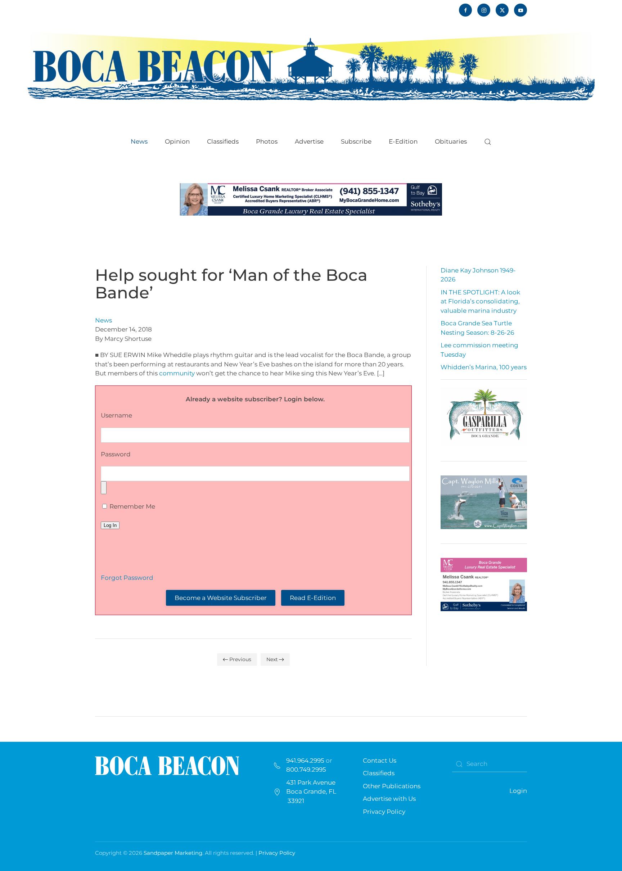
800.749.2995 (306, 769)
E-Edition (403, 141)
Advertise (309, 141)
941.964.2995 (305, 760)
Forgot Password (127, 577)
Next (272, 659)
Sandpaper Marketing (173, 852)
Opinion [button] (177, 141)
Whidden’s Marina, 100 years (484, 367)
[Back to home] (311, 65)
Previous (240, 659)
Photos (267, 141)
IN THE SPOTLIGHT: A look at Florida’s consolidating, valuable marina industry (480, 301)
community (177, 373)
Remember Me (131, 506)
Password (116, 454)
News (103, 320)
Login (518, 790)
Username (116, 415)
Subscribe (356, 141)
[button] (487, 142)
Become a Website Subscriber (221, 597)
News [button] (139, 141)
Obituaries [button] (451, 141)
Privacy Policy (384, 811)
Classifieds (223, 141)
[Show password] (104, 487)
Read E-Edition (313, 597)
